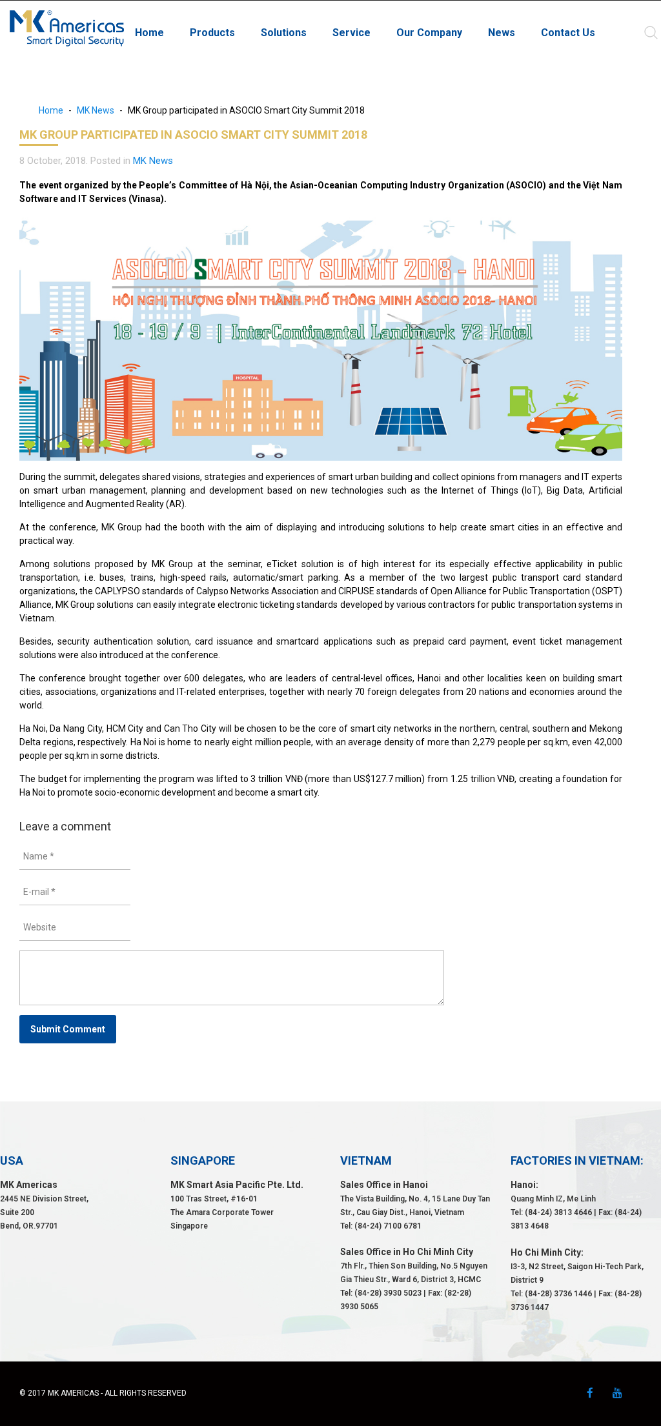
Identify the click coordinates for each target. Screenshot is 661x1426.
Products (212, 32)
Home (149, 32)
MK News (95, 110)
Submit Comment (67, 1029)
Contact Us (568, 32)
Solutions (284, 32)
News (501, 32)
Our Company (429, 32)
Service (351, 32)
